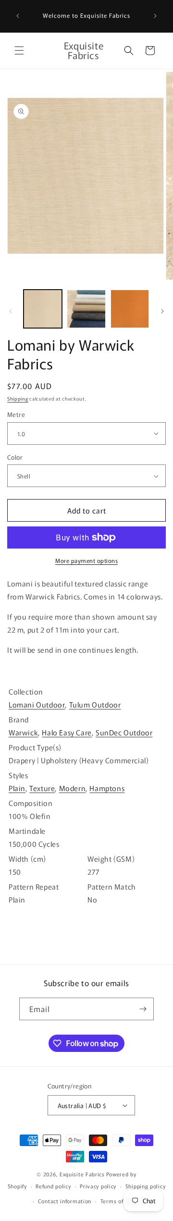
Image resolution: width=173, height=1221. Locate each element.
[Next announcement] (155, 15)
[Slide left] (10, 311)
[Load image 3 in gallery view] (130, 309)
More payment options (86, 560)
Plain (17, 788)
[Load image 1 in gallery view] (43, 309)
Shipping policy (145, 1186)
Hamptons (106, 788)
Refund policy (53, 1186)
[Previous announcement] (17, 15)
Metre (16, 414)
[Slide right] (162, 311)
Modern (72, 788)
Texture (42, 788)
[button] (19, 50)
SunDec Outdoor (124, 732)
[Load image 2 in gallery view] (86, 309)
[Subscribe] (142, 1009)
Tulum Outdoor (95, 704)
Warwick (23, 732)
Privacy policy (98, 1186)
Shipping (17, 398)
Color (15, 457)
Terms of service (122, 1201)
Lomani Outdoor (37, 704)
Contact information (64, 1201)
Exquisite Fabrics (82, 1174)
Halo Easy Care (66, 732)
